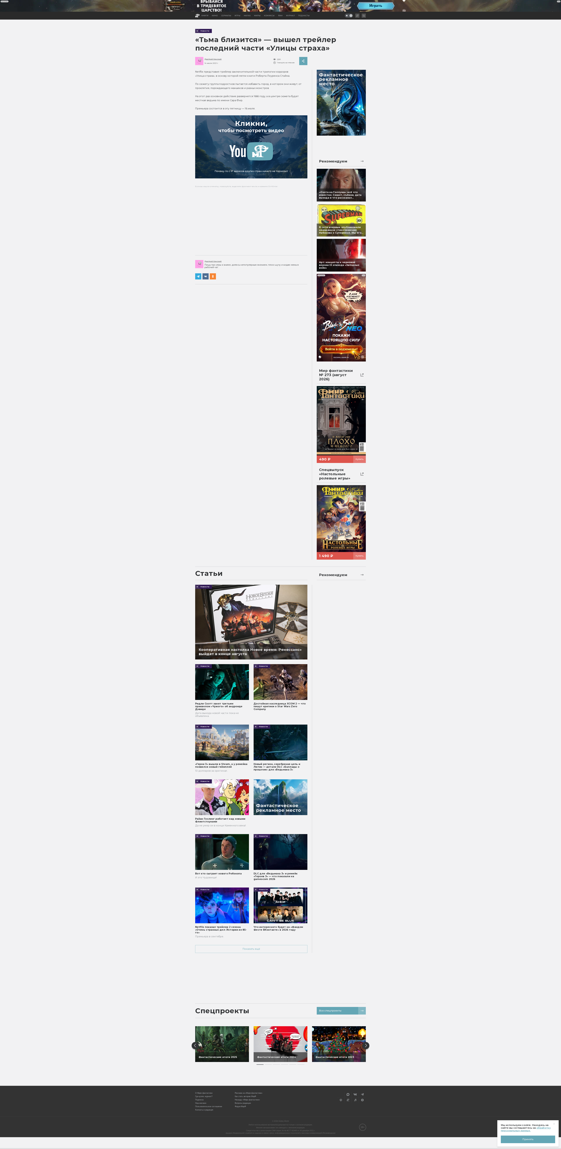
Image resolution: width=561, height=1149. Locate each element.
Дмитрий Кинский (213, 59)
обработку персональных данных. (526, 1129)
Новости (204, 31)
